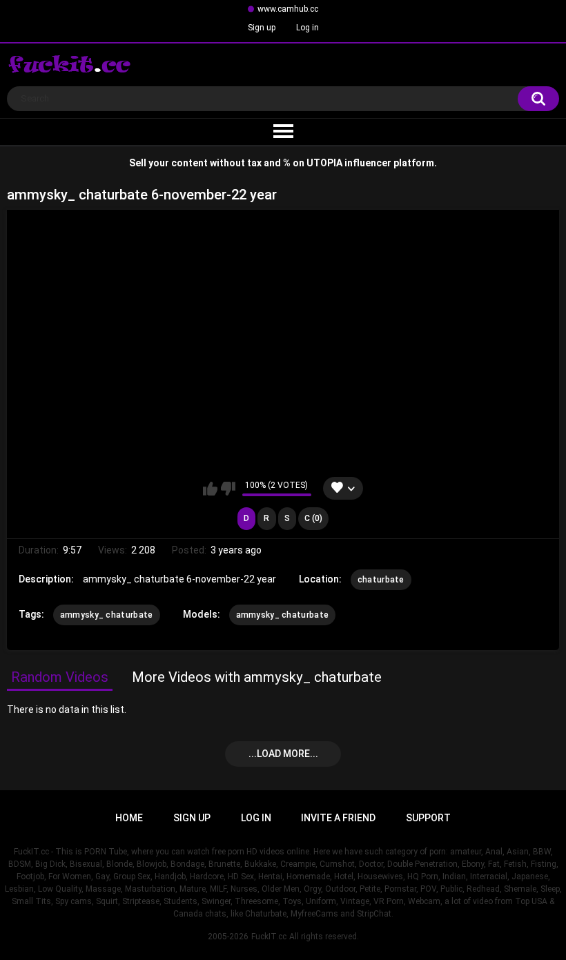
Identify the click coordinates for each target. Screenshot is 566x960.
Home (129, 817)
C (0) (313, 518)
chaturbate (381, 580)
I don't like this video (228, 489)
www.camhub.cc (287, 9)
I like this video (210, 489)
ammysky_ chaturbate (106, 615)
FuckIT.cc (268, 936)
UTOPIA (324, 162)
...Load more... (283, 753)
